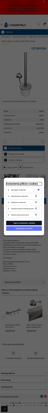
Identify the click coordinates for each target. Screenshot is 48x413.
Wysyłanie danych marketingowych (22, 209)
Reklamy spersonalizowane (20, 215)
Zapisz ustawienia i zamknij (24, 223)
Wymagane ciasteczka (18, 190)
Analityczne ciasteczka (18, 202)
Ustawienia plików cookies (22, 183)
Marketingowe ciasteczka (19, 196)
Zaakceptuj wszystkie (24, 228)
